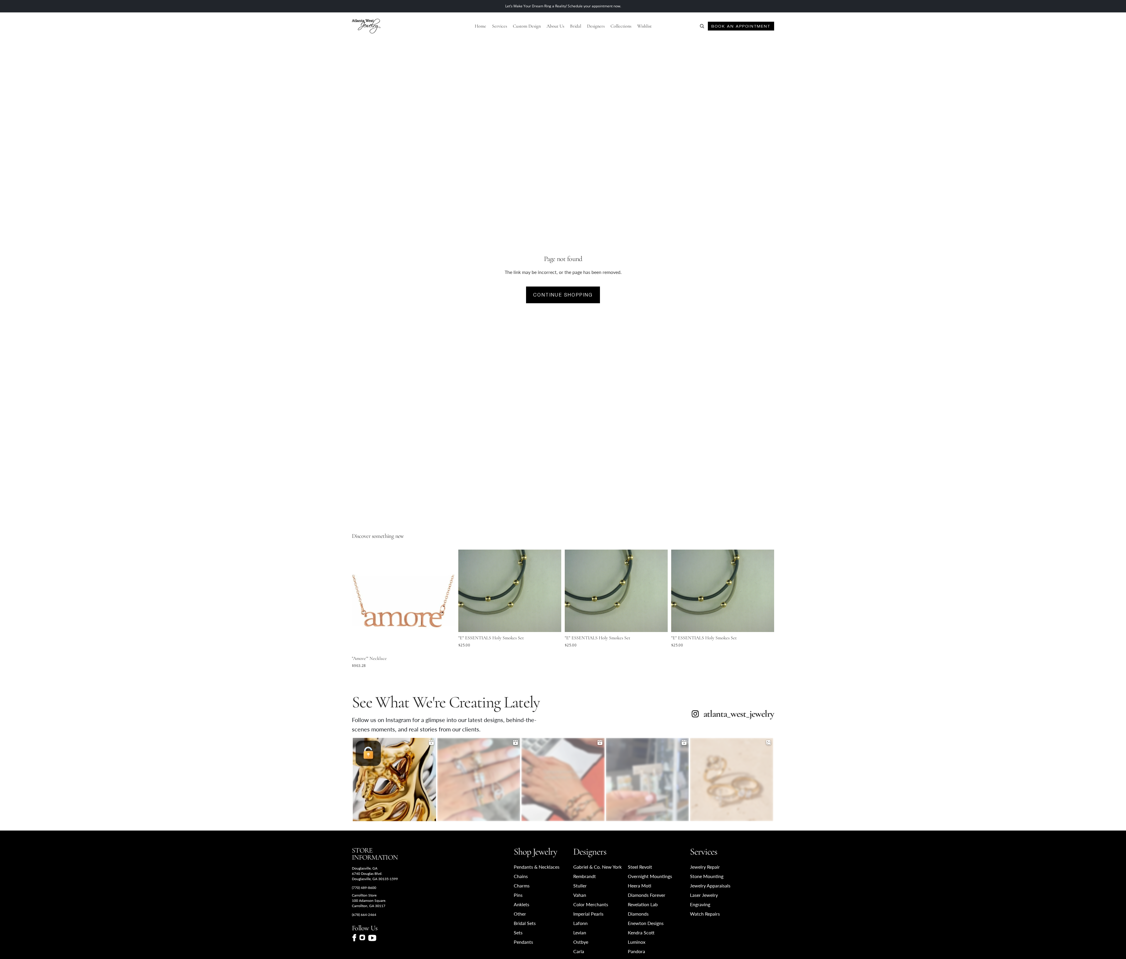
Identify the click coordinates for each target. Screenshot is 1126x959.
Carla (578, 951)
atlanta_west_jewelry (738, 714)
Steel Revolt (640, 867)
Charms (522, 885)
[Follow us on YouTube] (372, 937)
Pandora (636, 951)
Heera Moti (639, 885)
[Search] (702, 26)
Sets (518, 932)
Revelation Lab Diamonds (643, 909)
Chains (521, 876)
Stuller (580, 885)
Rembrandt (584, 876)
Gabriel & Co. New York (597, 867)
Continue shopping (563, 295)
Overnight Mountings (650, 876)
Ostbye (580, 942)
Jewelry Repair (705, 867)
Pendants (523, 942)
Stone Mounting (706, 876)
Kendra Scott (641, 932)
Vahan (579, 895)
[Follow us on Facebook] (354, 937)
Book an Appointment (740, 26)
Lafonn (580, 923)
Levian (579, 932)
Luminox (636, 942)
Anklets (521, 904)
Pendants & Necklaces (536, 867)
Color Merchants (590, 904)
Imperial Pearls (588, 913)
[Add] (445, 643)
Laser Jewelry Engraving (704, 899)
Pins (518, 895)
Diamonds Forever (646, 895)
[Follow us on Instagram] (362, 937)
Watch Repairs (705, 913)
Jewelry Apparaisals (710, 885)
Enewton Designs (646, 923)
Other (520, 913)
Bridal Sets (525, 923)
